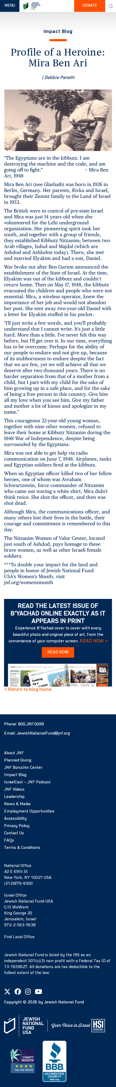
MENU (11, 6)
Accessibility (15, 819)
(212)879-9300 (18, 884)
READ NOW (58, 652)
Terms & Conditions (22, 848)
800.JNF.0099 (31, 724)
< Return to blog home (27, 689)
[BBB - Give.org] (54, 1061)
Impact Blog (15, 775)
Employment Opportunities (29, 811)
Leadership (14, 797)
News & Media (17, 804)
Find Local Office (19, 937)
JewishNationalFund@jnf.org (43, 733)
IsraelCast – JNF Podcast (27, 782)
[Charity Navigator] (23, 1061)
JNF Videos (14, 789)
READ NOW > (94, 641)
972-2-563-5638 (20, 925)
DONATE (89, 6)
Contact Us (14, 833)
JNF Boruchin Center (23, 768)
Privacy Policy (16, 826)
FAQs (9, 840)
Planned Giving (17, 760)
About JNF (14, 753)
